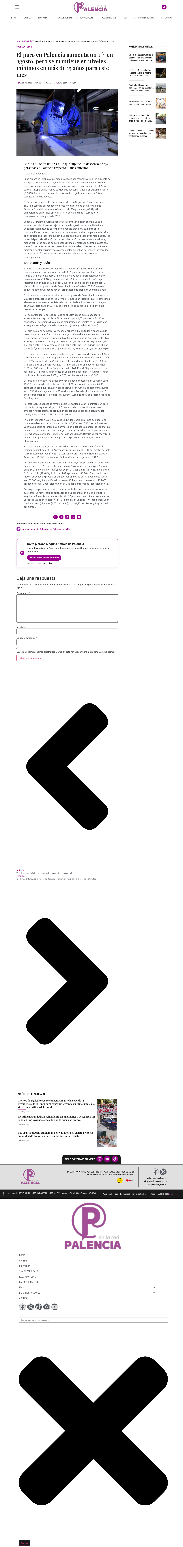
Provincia (42, 18)
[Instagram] (46, 1307)
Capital (27, 18)
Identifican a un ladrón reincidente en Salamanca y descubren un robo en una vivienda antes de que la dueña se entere (56, 1118)
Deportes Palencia (146, 18)
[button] (55, 517)
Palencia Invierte (108, 18)
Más (125, 18)
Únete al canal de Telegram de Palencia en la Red (46, 529)
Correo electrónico (26, 638)
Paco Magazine (86, 18)
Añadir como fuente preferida (44, 557)
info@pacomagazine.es (157, 1184)
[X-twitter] (163, 1172)
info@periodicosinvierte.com (155, 1181)
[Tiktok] (38, 1307)
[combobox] (93, 1320)
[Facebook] (155, 1172)
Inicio (13, 18)
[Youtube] (54, 1307)
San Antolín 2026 (65, 18)
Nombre (21, 627)
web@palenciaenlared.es (157, 1178)
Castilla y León (27, 41)
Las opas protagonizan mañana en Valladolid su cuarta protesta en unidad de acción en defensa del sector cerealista (55, 1134)
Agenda (168, 18)
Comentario (23, 593)
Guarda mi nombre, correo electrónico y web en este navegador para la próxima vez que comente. (66, 652)
